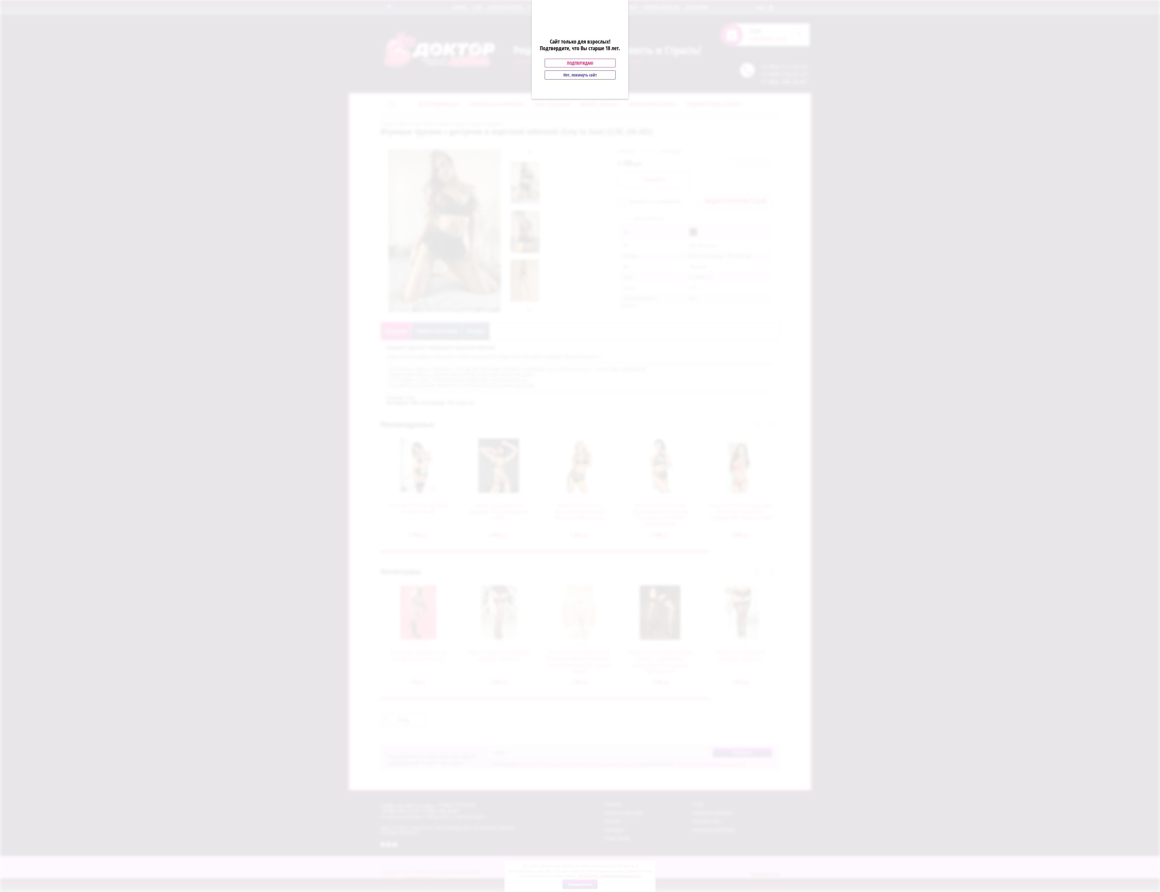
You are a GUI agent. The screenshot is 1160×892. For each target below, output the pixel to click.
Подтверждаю (580, 63)
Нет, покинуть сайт (580, 75)
